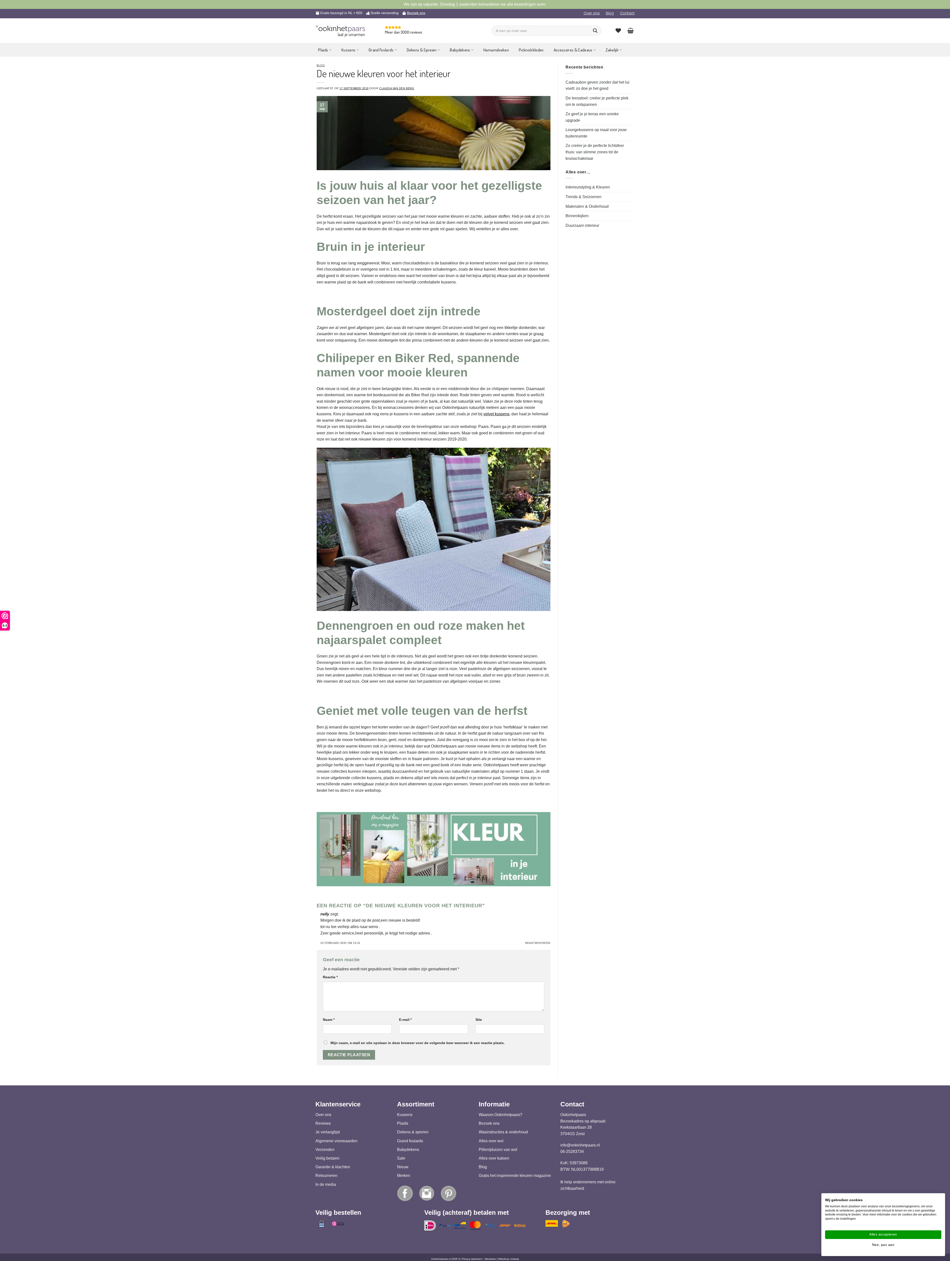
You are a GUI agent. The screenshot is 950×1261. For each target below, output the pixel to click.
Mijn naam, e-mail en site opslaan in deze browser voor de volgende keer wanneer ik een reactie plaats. (418, 1043)
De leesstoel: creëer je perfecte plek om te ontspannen (597, 101)
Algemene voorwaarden (336, 1141)
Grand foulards (410, 1141)
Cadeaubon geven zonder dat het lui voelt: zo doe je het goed (597, 85)
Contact (627, 13)
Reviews (323, 1123)
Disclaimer (490, 1259)
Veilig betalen (327, 1158)
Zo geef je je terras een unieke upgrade (592, 117)
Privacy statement (472, 1259)
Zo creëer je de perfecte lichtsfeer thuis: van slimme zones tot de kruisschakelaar (595, 151)
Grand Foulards (381, 49)
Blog (610, 13)
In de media (325, 1184)
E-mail (405, 1020)
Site (478, 1020)
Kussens (348, 49)
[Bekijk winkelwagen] (630, 30)
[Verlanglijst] (618, 30)
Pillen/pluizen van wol (498, 1149)
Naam (328, 1020)
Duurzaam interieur (582, 225)
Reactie (330, 977)
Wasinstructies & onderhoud (503, 1132)
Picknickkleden (531, 49)
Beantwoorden (537, 942)
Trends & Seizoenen (583, 197)
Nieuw (402, 1167)
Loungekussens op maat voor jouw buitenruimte (596, 133)
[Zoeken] (595, 31)
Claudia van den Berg (396, 88)
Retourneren (326, 1176)
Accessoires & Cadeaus (573, 49)
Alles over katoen (494, 1158)
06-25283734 (572, 1151)
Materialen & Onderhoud (587, 206)
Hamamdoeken (496, 49)
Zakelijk (612, 49)
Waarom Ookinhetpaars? (500, 1115)
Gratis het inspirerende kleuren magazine (515, 1176)
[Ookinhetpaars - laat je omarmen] (340, 28)
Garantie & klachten (332, 1167)
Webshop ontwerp (508, 1259)
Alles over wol (491, 1141)
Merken (403, 1176)
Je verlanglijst (327, 1132)
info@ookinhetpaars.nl (580, 1145)
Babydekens (460, 49)
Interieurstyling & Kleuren (588, 187)
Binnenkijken (577, 216)
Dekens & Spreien (421, 49)
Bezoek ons (416, 13)
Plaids (323, 49)
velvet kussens (496, 414)
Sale (401, 1158)
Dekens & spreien (412, 1132)
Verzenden (324, 1149)
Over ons (592, 13)
